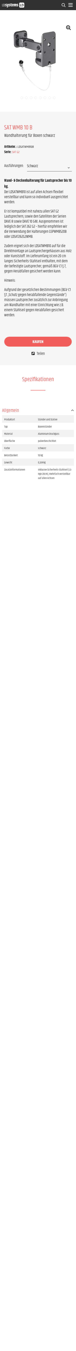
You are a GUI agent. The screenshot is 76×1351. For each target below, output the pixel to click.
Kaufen (38, 342)
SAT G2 (15, 152)
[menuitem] (64, 5)
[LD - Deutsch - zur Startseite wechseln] (13, 5)
